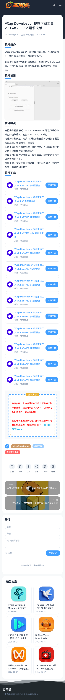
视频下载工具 (12, 452)
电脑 (32, 34)
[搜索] (54, 5)
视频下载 (38, 446)
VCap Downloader (21, 446)
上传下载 (25, 34)
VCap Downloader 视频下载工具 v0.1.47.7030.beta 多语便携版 (29, 233)
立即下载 (52, 185)
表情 (10, 553)
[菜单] (60, 4)
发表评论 (53, 553)
